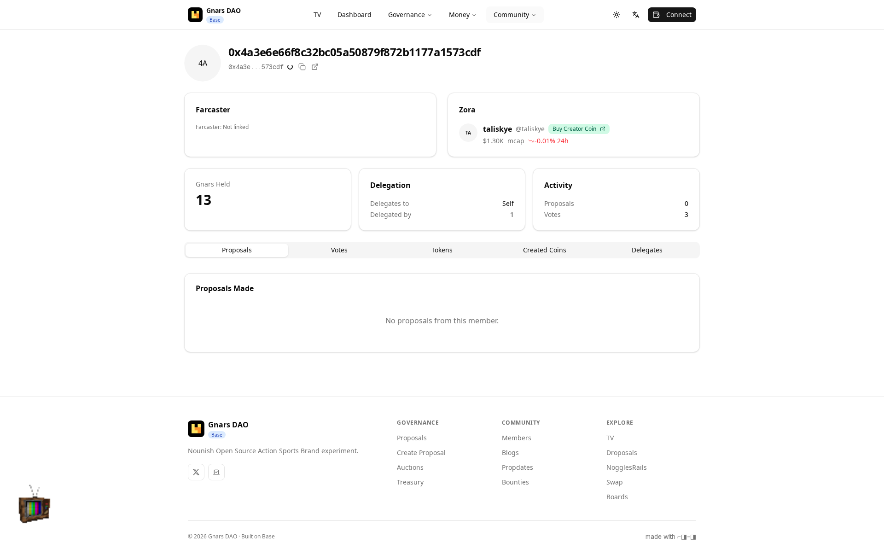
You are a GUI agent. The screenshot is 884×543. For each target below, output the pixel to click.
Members (516, 437)
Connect (679, 14)
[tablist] (442, 250)
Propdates (517, 467)
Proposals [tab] (237, 249)
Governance (406, 14)
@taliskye (530, 128)
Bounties (515, 482)
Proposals (412, 437)
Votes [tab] (339, 249)
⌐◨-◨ (686, 536)
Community (511, 14)
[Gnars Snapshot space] (216, 472)
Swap (614, 482)
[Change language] (636, 14)
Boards (617, 496)
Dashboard (354, 14)
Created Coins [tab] (544, 249)
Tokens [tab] (442, 249)
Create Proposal (421, 452)
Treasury (410, 482)
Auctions (410, 467)
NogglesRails (626, 467)
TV (317, 14)
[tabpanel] (442, 312)
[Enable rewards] (853, 512)
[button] (35, 508)
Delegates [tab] (647, 249)
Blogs (510, 452)
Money (459, 14)
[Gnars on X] (196, 472)
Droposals (621, 452)
